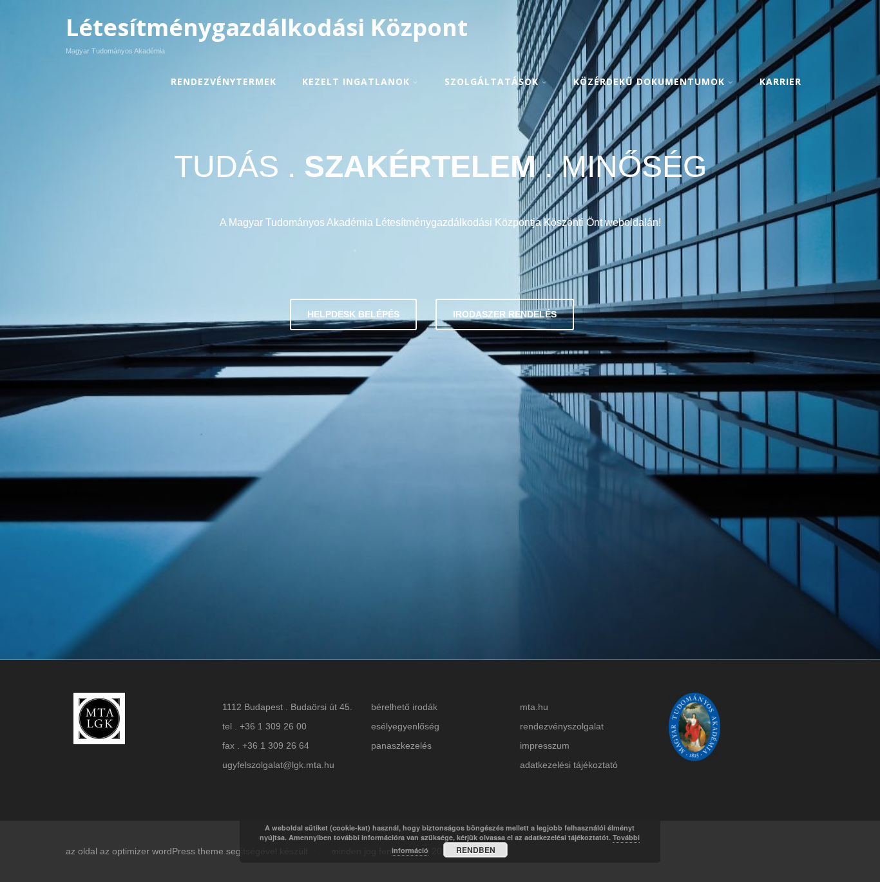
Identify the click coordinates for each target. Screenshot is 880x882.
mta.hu (534, 707)
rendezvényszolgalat (562, 726)
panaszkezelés (401, 745)
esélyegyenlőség (405, 726)
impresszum (544, 745)
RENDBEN (475, 850)
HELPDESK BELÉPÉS (353, 314)
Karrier (780, 81)
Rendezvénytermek (223, 81)
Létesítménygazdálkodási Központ (267, 27)
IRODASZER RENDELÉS (505, 314)
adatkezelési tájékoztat (566, 765)
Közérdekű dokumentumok (649, 81)
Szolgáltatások (492, 81)
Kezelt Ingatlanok (356, 81)
